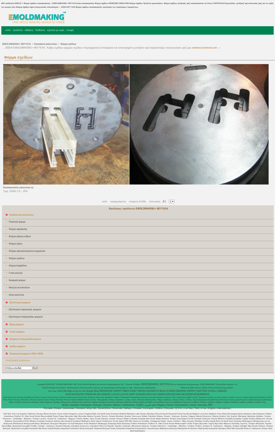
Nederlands (129, 405)
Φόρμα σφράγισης (18, 229)
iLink (59, 391)
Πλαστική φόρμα (17, 222)
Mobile (65, 405)
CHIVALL (212, 391)
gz (77, 391)
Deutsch (107, 405)
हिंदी (210, 405)
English (212, 408)
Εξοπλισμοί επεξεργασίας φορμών (26, 317)
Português (86, 405)
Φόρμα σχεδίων (68, 44)
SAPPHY (191, 391)
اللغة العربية (150, 405)
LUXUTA (124, 394)
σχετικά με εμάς (55, 30)
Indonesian (68, 408)
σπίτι (8, 30)
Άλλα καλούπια (16, 295)
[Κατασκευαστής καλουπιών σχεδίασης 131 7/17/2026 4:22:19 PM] (135, 184)
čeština (159, 408)
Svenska (202, 405)
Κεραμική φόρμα (17, 280)
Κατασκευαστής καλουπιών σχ (18, 187)
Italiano (117, 405)
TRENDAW (90, 394)
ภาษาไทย (188, 408)
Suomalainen (182, 405)
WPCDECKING (174, 394)
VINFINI (141, 391)
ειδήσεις (29, 30)
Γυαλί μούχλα (15, 273)
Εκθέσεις (40, 30)
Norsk (193, 405)
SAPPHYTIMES (121, 391)
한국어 (178, 408)
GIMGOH (222, 391)
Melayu (128, 408)
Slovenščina (104, 408)
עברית (203, 408)
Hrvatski (137, 408)
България (148, 408)
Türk (196, 408)
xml (83, 391)
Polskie (57, 408)
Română (80, 408)
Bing (96, 391)
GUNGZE (140, 394)
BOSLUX (164, 391)
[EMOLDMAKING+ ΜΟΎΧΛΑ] (35, 23)
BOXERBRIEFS (202, 394)
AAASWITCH (152, 391)
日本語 (139, 405)
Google (90, 391)
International (223, 408)
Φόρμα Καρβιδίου (18, 266)
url (73, 391)
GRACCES (151, 394)
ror (80, 391)
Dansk (170, 405)
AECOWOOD (103, 394)
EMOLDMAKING (177, 391)
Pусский (48, 408)
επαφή (70, 30)
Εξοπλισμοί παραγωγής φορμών (25, 309)
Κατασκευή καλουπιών (45, 44)
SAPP (132, 394)
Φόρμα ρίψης (15, 244)
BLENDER (187, 394)
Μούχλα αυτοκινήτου (19, 287)
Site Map (67, 391)
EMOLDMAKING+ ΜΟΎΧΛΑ (16, 44)
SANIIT (133, 391)
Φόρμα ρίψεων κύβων (20, 236)
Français (97, 405)
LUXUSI (115, 394)
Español (75, 405)
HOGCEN (70, 394)
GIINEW (162, 394)
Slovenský (117, 408)
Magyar (161, 405)
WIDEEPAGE (106, 391)
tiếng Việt (91, 408)
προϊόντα (18, 30)
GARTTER (201, 391)
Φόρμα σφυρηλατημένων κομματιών (27, 251)
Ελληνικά (168, 408)
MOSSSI (80, 394)
